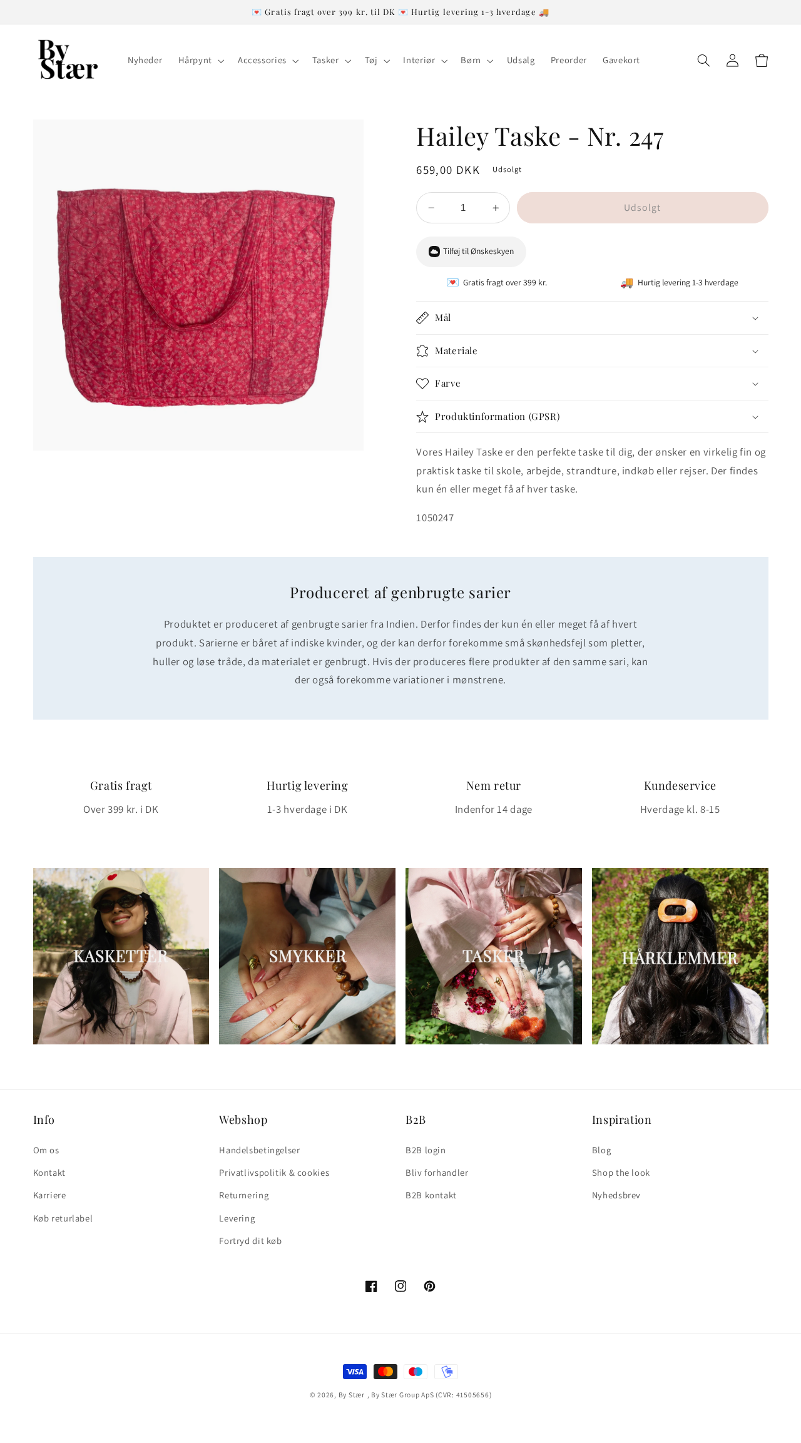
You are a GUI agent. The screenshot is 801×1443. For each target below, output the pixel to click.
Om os (46, 1150)
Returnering (243, 1195)
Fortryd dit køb (250, 1241)
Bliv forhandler (437, 1172)
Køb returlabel (63, 1218)
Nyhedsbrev (616, 1195)
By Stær (352, 1394)
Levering (237, 1218)
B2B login (426, 1150)
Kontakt (49, 1172)
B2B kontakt (431, 1195)
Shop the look (621, 1172)
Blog (601, 1150)
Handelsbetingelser (259, 1150)
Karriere (49, 1195)
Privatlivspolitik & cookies (274, 1172)
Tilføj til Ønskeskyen (478, 251)
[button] (200, 60)
